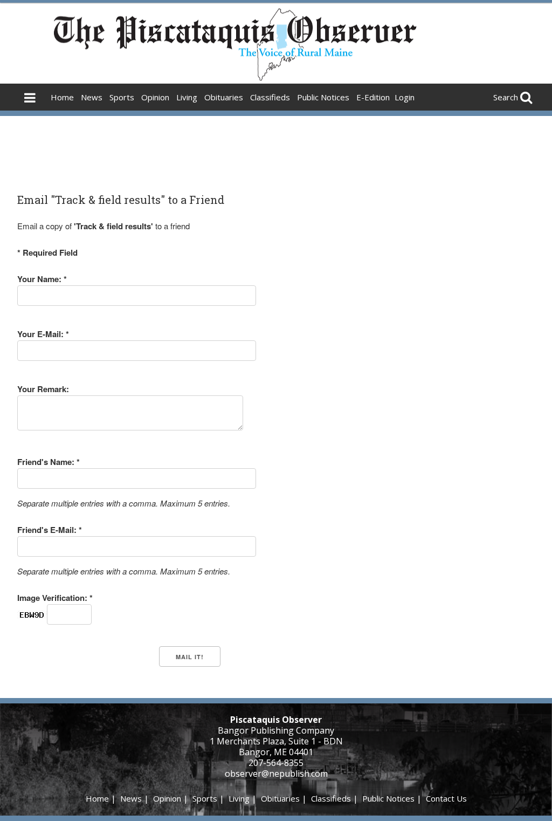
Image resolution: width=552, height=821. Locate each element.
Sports (121, 97)
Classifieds (270, 97)
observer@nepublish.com (276, 773)
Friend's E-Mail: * (49, 530)
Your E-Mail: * (43, 334)
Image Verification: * (55, 598)
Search (505, 97)
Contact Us (446, 798)
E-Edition (373, 97)
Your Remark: (43, 389)
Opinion (155, 97)
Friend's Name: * (48, 462)
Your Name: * (42, 279)
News (91, 97)
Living (186, 97)
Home (62, 97)
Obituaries (223, 97)
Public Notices (323, 97)
